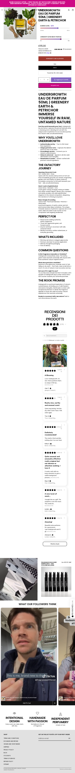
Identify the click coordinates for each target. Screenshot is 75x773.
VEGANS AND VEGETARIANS (12, 744)
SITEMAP (6, 764)
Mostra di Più (49, 384)
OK (69, 738)
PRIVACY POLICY (9, 750)
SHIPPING (6, 747)
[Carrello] (73, 10)
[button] (65, 324)
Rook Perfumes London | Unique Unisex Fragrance (15, 769)
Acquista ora (55, 85)
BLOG (5, 753)
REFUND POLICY (8, 761)
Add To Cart (27, 703)
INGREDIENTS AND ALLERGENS (55, 58)
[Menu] (2, 10)
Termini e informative (65, 769)
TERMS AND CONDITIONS (11, 738)
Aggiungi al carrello (62, 80)
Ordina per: (52, 340)
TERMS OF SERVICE (9, 758)
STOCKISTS (7, 756)
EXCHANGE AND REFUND (11, 741)
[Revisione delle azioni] (64, 369)
